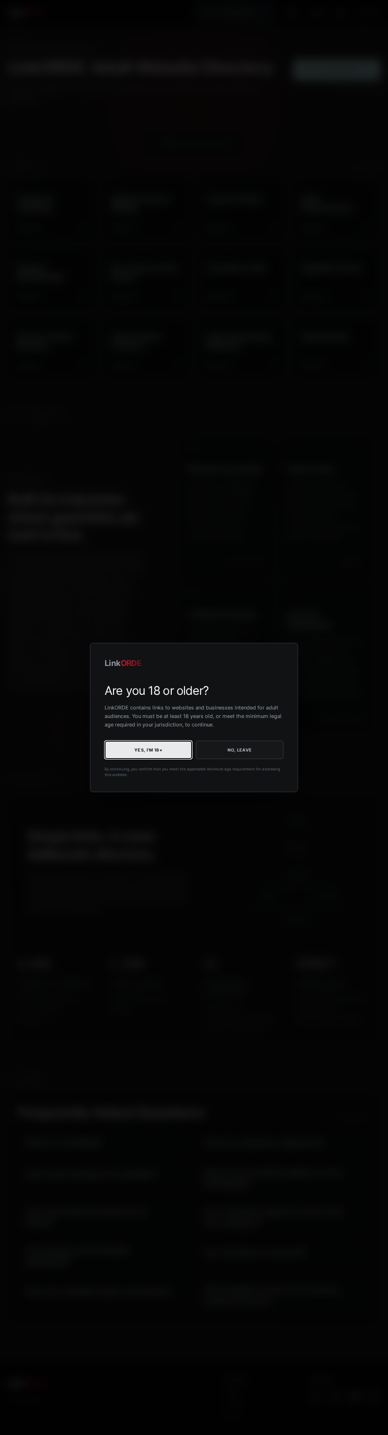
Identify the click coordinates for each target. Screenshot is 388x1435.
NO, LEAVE (240, 749)
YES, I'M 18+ (148, 749)
